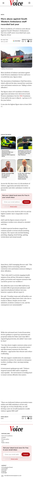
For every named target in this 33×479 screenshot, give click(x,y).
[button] (3, 3)
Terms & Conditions (6, 436)
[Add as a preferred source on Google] (17, 41)
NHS (21, 96)
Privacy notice (13, 206)
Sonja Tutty (5, 39)
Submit (26, 202)
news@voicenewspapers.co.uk (12, 475)
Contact (3, 437)
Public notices (5, 442)
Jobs (2, 441)
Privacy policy (5, 439)
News (2, 14)
